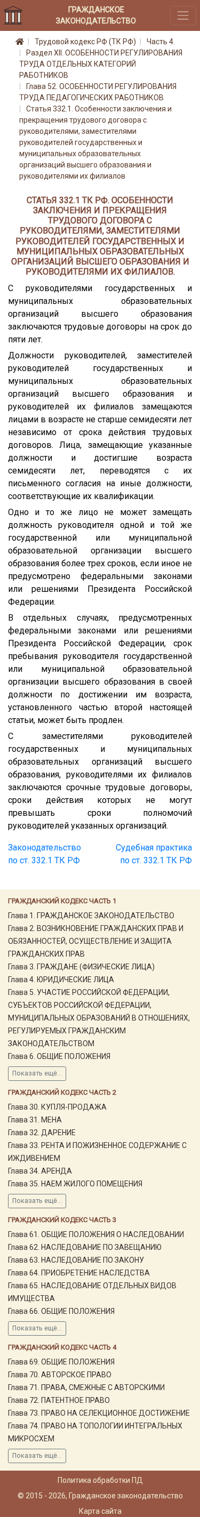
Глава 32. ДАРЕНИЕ (42, 1132)
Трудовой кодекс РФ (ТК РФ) (85, 41)
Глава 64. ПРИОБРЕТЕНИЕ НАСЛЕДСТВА (79, 1273)
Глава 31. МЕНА (35, 1119)
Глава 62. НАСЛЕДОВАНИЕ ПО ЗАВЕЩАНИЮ (85, 1247)
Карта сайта (100, 1511)
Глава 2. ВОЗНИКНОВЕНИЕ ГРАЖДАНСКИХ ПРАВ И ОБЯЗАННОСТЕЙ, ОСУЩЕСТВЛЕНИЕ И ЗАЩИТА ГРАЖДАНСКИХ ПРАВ (95, 941)
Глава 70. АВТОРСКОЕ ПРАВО (59, 1374)
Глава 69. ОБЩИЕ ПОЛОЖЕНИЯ (61, 1362)
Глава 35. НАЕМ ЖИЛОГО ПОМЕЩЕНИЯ (75, 1183)
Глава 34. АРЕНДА (40, 1171)
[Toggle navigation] (183, 15)
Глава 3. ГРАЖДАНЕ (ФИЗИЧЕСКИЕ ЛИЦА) (81, 966)
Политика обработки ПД (100, 1480)
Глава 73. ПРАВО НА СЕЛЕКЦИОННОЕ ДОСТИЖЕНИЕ (99, 1413)
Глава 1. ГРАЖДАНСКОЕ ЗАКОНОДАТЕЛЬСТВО (91, 915)
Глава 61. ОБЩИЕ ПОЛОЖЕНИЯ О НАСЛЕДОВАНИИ (96, 1234)
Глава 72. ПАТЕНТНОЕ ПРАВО (59, 1400)
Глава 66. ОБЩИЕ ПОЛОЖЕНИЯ (61, 1311)
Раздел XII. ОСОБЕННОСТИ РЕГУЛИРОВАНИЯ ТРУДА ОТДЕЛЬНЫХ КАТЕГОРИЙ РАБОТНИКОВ (100, 64)
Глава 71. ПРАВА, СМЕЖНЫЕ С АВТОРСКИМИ (86, 1387)
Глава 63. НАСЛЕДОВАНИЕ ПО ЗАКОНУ (76, 1260)
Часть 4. (161, 41)
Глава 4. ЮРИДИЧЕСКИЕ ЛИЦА (61, 979)
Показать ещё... (37, 1073)
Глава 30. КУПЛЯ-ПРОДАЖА (57, 1107)
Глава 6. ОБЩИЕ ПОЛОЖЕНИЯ (59, 1056)
